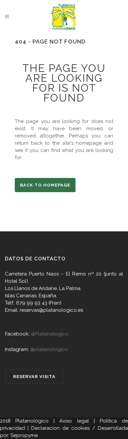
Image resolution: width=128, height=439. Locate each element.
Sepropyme (24, 435)
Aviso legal (74, 421)
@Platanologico (49, 334)
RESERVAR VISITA (34, 376)
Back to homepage (45, 185)
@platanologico (49, 349)
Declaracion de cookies (60, 428)
